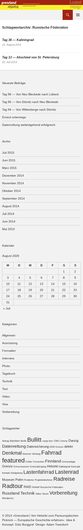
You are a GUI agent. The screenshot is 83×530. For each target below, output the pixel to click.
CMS (56, 441)
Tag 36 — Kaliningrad (18, 40)
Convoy (64, 441)
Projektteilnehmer (44, 480)
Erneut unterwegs (14, 117)
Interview (8, 358)
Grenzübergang (38, 466)
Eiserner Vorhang (31, 454)
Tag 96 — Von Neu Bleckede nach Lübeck (30, 94)
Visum (45, 493)
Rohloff (35, 487)
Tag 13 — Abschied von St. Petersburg (30, 57)
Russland (11, 493)
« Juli (6, 308)
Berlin (23, 441)
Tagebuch (8, 373)
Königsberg (17, 473)
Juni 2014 (8, 221)
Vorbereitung (10, 411)
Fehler (29, 461)
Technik (7, 381)
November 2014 (13, 183)
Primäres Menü (78, 15)
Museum (8, 479)
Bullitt (34, 439)
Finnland (53, 461)
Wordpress (8, 498)
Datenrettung (14, 446)
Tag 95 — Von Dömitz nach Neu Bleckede (30, 102)
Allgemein (8, 335)
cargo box (47, 441)
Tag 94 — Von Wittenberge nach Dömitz (29, 109)
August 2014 (10, 206)
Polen (19, 479)
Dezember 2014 (13, 175)
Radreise (64, 479)
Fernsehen (38, 461)
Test (5, 389)
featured (13, 460)
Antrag (5, 441)
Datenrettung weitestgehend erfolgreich (28, 125)
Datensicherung (38, 446)
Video (6, 396)
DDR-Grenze (56, 447)
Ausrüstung (9, 343)
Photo (6, 366)
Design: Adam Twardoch (52, 524)
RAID (27, 487)
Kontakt (6, 473)
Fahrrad (51, 452)
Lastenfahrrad (38, 472)
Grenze (7, 466)
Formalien (9, 350)
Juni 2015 (8, 160)
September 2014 (13, 198)
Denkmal (12, 453)
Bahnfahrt (15, 441)
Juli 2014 (8, 213)
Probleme (29, 480)
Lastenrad (67, 472)
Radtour (12, 486)
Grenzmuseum (21, 466)
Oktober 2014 (11, 191)
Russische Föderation (51, 487)
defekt (68, 446)
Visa (5, 404)
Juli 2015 (8, 152)
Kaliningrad (64, 466)
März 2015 (9, 168)
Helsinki (52, 466)
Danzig (73, 440)
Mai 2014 (8, 229)
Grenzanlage (68, 461)
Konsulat (75, 466)
